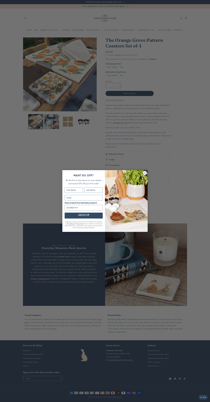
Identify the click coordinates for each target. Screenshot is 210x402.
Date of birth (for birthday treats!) (81, 203)
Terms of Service (71, 224)
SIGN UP (83, 215)
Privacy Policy (80, 224)
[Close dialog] (145, 173)
